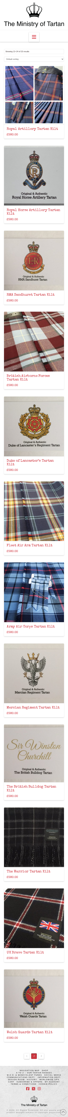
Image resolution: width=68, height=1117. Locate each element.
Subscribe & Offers (30, 1082)
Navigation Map (30, 1070)
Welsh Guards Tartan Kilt (29, 1032)
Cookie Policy (48, 1084)
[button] (34, 37)
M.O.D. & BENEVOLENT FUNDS (24, 1075)
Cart (11, 1082)
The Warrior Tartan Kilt (28, 871)
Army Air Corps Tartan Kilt (31, 627)
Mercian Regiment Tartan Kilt (33, 708)
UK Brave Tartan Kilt (25, 952)
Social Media (52, 1075)
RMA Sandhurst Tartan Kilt (30, 295)
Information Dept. (49, 1077)
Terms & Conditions (23, 1084)
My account (52, 1082)
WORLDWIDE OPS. (49, 1079)
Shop (45, 1070)
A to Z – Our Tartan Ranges (34, 1073)
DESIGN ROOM (16, 1079)
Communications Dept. (21, 1077)
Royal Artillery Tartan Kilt (32, 129)
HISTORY (32, 1079)
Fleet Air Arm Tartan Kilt (29, 545)
